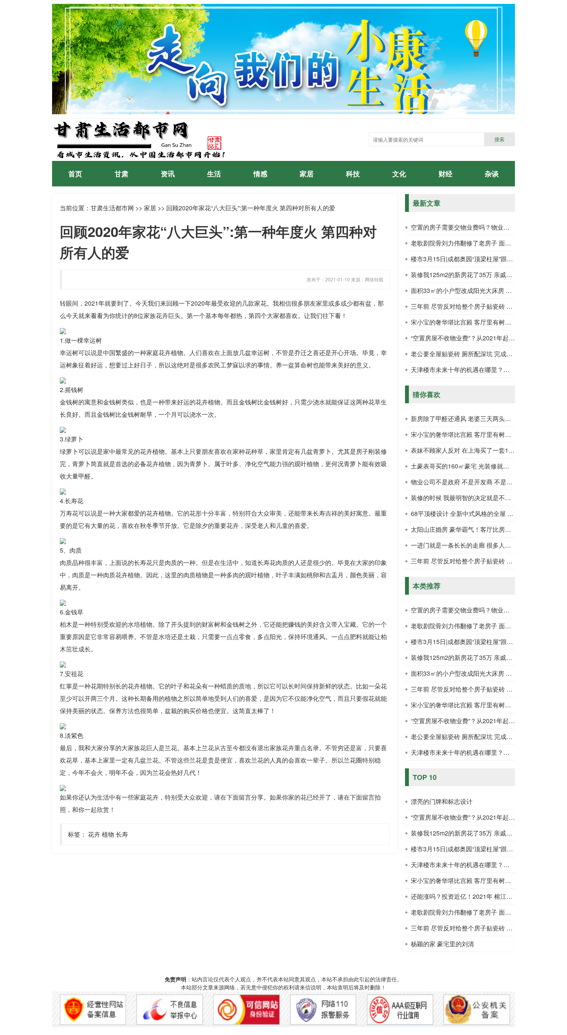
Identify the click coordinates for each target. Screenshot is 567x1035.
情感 (260, 174)
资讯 (168, 174)
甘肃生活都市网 (112, 207)
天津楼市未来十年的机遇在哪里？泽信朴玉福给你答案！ (488, 369)
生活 (214, 174)
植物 (108, 834)
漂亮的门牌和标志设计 (441, 801)
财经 (445, 174)
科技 (353, 174)
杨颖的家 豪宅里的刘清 (442, 943)
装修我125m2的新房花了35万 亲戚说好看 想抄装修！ (484, 274)
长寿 (122, 834)
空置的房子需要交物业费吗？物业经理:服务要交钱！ (482, 227)
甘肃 (121, 174)
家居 (307, 174)
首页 (75, 174)
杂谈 (492, 174)
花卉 (94, 834)
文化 (399, 174)
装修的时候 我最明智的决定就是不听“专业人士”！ (478, 497)
